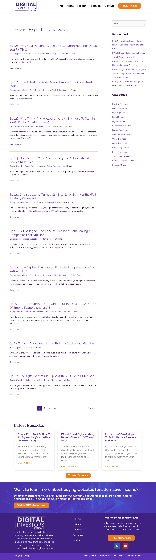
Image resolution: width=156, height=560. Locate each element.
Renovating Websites (121, 147)
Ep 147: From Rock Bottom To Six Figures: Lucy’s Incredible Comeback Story (128, 45)
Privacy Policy (89, 556)
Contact (109, 5)
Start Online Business (61, 90)
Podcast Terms (133, 556)
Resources (96, 5)
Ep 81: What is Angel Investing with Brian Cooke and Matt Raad (52, 343)
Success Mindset (119, 165)
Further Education (120, 130)
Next (91, 408)
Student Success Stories (123, 161)
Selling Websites (57, 53)
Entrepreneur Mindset (19, 90)
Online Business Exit (40, 53)
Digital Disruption (119, 121)
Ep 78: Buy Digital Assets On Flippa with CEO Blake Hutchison (51, 376)
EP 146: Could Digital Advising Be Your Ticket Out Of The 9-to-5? (77, 437)
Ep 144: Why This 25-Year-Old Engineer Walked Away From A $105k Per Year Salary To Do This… (129, 73)
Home (59, 5)
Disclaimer (119, 556)
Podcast (81, 5)
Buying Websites (16, 166)
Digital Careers (31, 380)
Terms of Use (105, 556)
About (70, 5)
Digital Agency (15, 126)
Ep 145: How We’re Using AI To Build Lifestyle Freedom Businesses (120, 437)
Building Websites (120, 104)
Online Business (54, 166)
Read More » (15, 68)
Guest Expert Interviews (20, 53)
